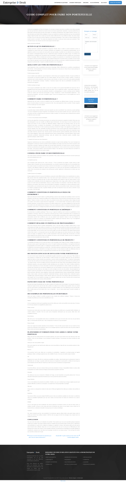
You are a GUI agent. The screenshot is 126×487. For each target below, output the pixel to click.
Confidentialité (80, 477)
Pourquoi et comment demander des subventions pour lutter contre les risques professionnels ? (40, 436)
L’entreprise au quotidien (61, 2)
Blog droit (104, 2)
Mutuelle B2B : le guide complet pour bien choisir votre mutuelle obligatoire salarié (67, 436)
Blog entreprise (94, 2)
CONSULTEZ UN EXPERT (115, 2)
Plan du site (63, 480)
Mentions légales (72, 477)
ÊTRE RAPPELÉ (90, 106)
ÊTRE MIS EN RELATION (91, 100)
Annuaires (85, 2)
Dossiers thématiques (75, 2)
